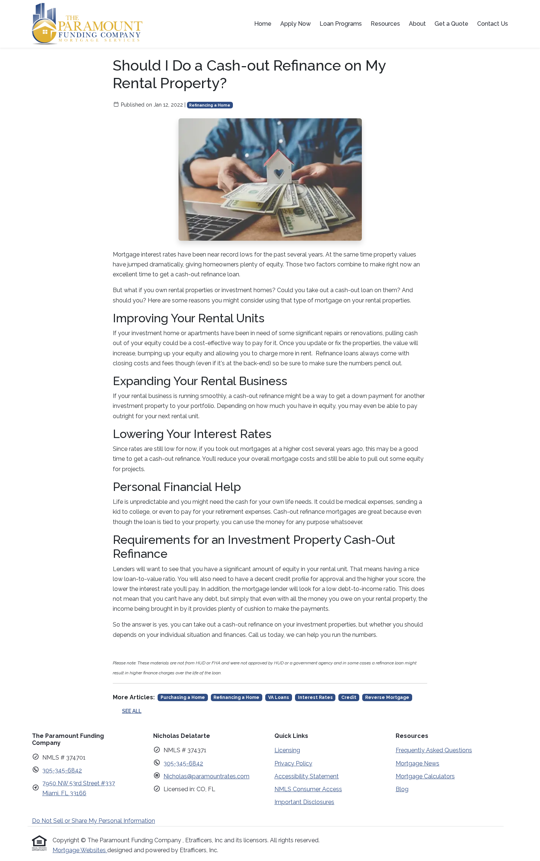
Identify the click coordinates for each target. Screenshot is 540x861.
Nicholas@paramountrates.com (206, 776)
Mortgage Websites (80, 850)
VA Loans (278, 697)
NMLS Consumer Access (308, 789)
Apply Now (295, 23)
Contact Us (492, 23)
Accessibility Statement (306, 776)
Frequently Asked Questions (434, 750)
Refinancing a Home (209, 105)
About (417, 23)
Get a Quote (451, 23)
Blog (402, 789)
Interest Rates (315, 697)
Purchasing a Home (183, 697)
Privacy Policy (293, 763)
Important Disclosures (304, 802)
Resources (385, 23)
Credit (348, 697)
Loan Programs (341, 23)
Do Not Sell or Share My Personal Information (93, 820)
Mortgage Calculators (425, 776)
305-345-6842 (62, 770)
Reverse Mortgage (387, 697)
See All (131, 711)
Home (262, 23)
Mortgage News (417, 763)
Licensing (287, 750)
